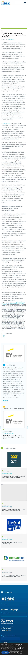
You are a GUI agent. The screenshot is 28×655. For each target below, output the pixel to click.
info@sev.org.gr (7, 630)
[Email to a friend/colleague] (12, 336)
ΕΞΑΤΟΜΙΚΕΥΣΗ (14, 652)
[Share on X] (4, 336)
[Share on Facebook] (7, 336)
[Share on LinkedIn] (10, 336)
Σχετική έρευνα (5, 123)
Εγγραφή (5, 642)
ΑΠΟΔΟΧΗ (5, 652)
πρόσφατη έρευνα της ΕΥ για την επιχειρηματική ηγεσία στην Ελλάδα (13, 303)
